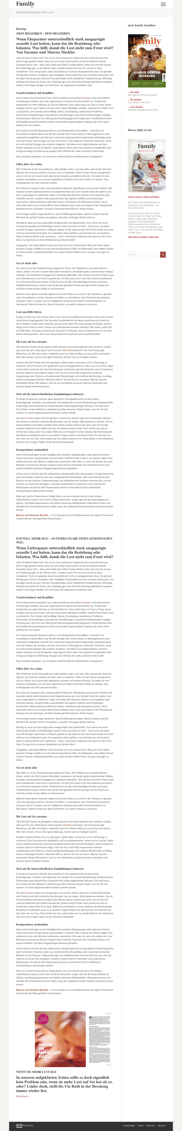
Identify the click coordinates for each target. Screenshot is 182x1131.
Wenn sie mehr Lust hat (36, 1072)
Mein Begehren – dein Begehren (43, 33)
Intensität (67, 350)
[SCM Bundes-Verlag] (24, 1127)
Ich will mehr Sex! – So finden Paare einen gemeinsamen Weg (64, 540)
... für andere (134, 99)
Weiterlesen (22, 1096)
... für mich (133, 92)
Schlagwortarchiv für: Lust (34, 12)
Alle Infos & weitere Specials (143, 237)
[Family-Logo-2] (25, 4)
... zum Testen (135, 107)
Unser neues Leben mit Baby (143, 197)
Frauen (30, 418)
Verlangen (86, 98)
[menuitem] (162, 4)
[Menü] (162, 4)
